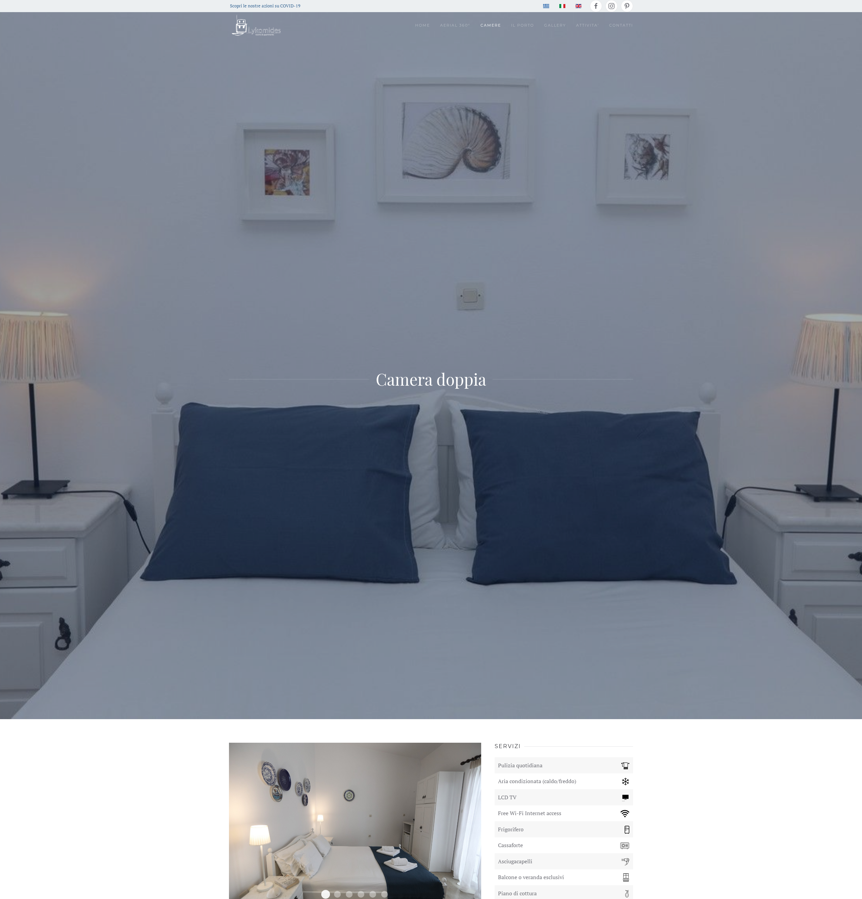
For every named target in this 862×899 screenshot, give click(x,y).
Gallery (555, 25)
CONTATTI (621, 25)
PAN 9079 (325, 894)
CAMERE (490, 25)
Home (422, 25)
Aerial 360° (455, 25)
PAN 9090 (337, 894)
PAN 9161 (384, 894)
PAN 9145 (372, 894)
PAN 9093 (349, 894)
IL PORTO (522, 25)
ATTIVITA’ (587, 25)
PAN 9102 (361, 894)
